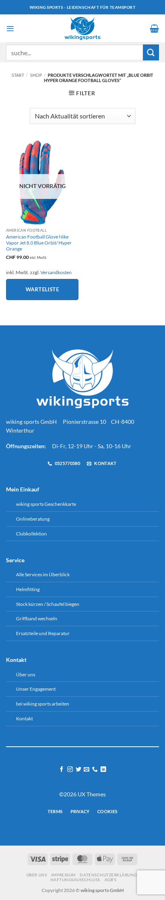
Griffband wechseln (36, 618)
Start (18, 75)
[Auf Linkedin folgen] (103, 769)
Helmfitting (28, 589)
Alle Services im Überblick (43, 574)
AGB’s (111, 879)
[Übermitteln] (151, 52)
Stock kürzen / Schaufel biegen (47, 604)
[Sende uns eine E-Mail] (86, 769)
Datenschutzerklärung (108, 874)
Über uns (25, 674)
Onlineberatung (33, 519)
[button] (10, 29)
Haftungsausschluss (75, 879)
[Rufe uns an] (95, 769)
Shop (36, 75)
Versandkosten (56, 272)
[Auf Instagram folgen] (70, 769)
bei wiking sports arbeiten (42, 704)
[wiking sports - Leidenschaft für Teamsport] (82, 28)
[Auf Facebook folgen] (61, 769)
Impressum (63, 874)
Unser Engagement (36, 689)
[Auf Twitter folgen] (78, 769)
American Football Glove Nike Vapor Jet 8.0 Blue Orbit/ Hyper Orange (39, 242)
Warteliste (42, 289)
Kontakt (24, 719)
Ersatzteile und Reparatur (43, 633)
